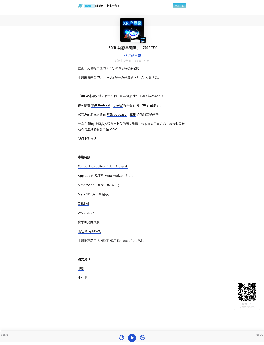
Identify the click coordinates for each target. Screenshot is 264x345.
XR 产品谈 (130, 55)
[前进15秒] (142, 338)
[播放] (132, 338)
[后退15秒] (121, 338)
